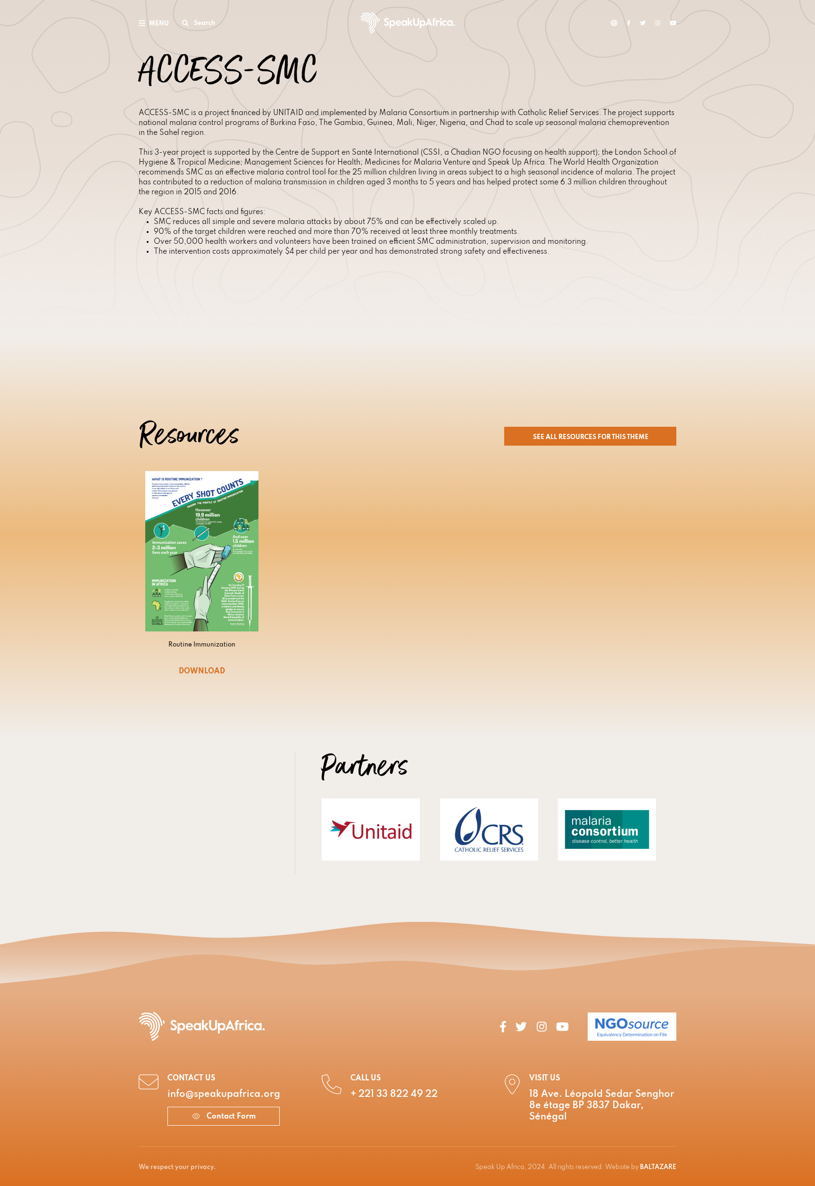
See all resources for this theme (591, 437)
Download (202, 671)
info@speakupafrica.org (223, 1094)
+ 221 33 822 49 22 (394, 1094)
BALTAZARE (658, 1167)
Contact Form (230, 1116)
